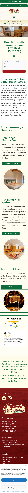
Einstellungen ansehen (14, 488)
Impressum (23, 491)
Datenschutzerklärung (15, 491)
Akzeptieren (14, 480)
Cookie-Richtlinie (6, 491)
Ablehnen (14, 484)
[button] (26, 465)
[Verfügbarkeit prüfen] (14, 71)
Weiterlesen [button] (6, 345)
